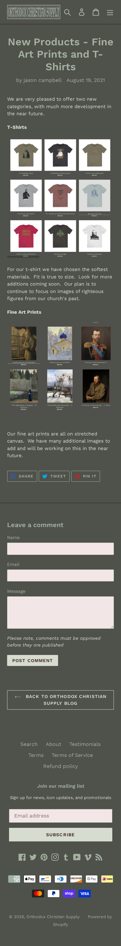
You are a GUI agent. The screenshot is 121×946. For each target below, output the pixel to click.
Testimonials (85, 744)
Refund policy (60, 766)
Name (13, 537)
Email (13, 564)
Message (16, 591)
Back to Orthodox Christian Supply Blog (65, 700)
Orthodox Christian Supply (53, 916)
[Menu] (110, 12)
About (53, 744)
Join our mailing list (60, 786)
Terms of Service (72, 755)
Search (29, 744)
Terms (36, 755)
